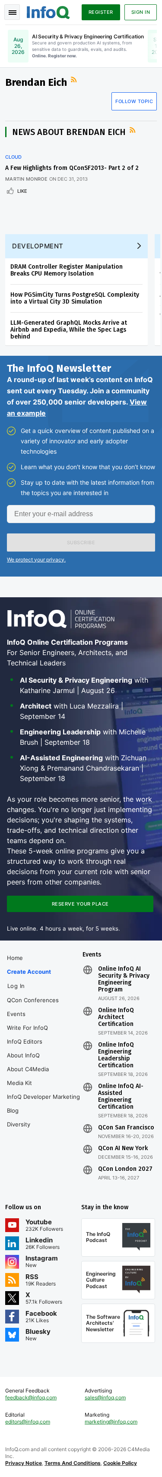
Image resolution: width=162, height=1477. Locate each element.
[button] (81, 542)
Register (101, 12)
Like (22, 191)
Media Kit (19, 1082)
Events (16, 1013)
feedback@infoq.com (31, 1397)
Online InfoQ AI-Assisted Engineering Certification (120, 1096)
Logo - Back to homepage (48, 11)
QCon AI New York (123, 1148)
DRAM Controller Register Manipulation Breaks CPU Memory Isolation (66, 270)
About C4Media (28, 1069)
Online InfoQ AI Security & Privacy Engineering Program (123, 979)
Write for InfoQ (27, 1027)
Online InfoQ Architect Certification (116, 1017)
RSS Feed (75, 79)
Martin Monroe (26, 179)
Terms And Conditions (72, 1463)
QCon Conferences (33, 1000)
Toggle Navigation (12, 12)
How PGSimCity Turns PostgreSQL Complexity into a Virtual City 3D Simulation (74, 298)
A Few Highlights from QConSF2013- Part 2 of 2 (72, 168)
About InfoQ (23, 1055)
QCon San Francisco (126, 1127)
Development (38, 246)
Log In (16, 985)
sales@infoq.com (105, 1397)
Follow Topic (134, 101)
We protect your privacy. (36, 559)
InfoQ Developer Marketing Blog (43, 1103)
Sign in (140, 12)
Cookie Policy (120, 1463)
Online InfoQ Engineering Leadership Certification (116, 1055)
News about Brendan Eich (69, 132)
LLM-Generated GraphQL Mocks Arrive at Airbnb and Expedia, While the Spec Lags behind (68, 329)
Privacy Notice (23, 1463)
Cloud (13, 157)
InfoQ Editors (24, 1041)
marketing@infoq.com (111, 1421)
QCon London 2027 (125, 1169)
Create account (29, 971)
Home (15, 957)
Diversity (18, 1124)
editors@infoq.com (27, 1421)
